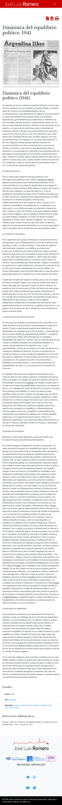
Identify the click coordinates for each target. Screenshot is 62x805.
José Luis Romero (15, 799)
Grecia (29, 705)
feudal (23, 705)
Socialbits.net (25, 802)
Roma (16, 708)
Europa (16, 705)
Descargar (12, 700)
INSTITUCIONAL (23, 764)
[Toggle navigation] (54, 4)
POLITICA (9, 708)
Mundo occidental (40, 705)
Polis (50, 705)
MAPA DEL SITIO (38, 764)
